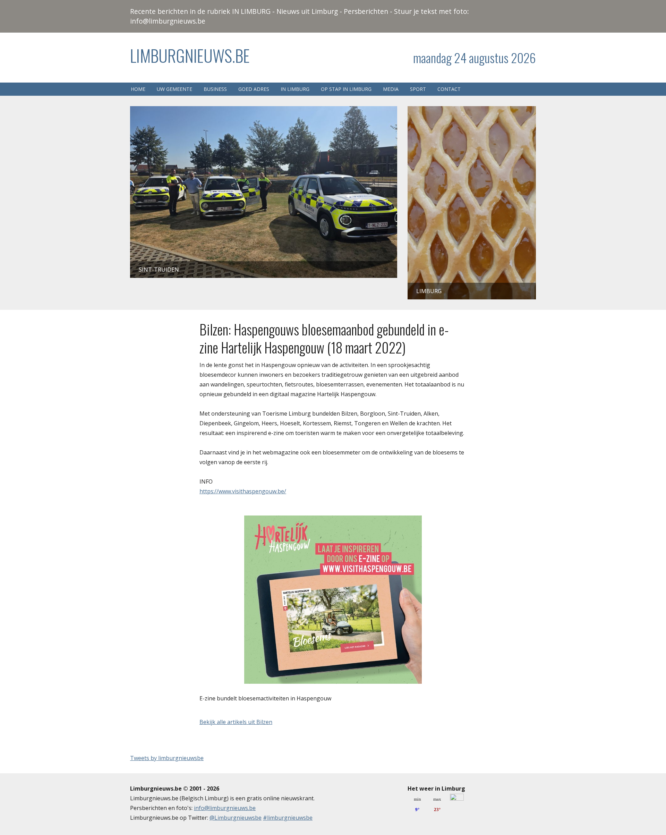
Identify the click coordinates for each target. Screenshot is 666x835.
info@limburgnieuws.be (225, 808)
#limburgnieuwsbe (288, 817)
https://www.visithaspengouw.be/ (242, 491)
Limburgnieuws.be (190, 55)
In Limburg (295, 89)
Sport (418, 89)
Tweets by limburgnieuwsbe (167, 758)
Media (391, 89)
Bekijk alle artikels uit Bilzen (235, 722)
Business (215, 89)
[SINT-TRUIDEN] (263, 111)
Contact (449, 89)
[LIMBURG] (472, 111)
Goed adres (253, 89)
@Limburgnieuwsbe (236, 817)
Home (138, 89)
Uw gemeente (174, 89)
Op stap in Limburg (346, 89)
